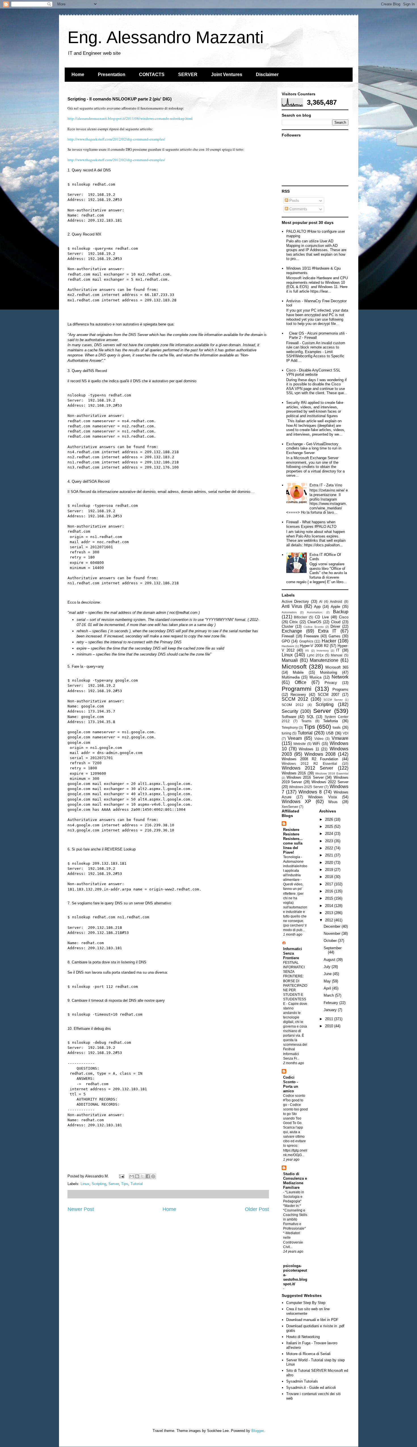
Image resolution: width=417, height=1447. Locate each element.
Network (340, 677)
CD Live (322, 617)
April (328, 988)
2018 (329, 877)
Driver (335, 626)
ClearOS (314, 622)
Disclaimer (267, 74)
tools (337, 727)
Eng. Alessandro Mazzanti (166, 37)
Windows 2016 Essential (331, 773)
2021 (329, 855)
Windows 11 (309, 749)
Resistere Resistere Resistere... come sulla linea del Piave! (293, 841)
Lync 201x (315, 655)
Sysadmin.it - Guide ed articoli (311, 1387)
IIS (307, 650)
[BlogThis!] (137, 1176)
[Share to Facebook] (148, 1176)
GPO (286, 641)
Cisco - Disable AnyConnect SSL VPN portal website (313, 372)
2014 (329, 906)
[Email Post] (121, 1176)
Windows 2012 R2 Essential (309, 763)
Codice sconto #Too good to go (294, 1100)
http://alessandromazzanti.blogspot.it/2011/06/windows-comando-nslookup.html (130, 118)
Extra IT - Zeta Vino (325, 485)
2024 (329, 833)
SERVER (187, 74)
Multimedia (291, 677)
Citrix (293, 622)
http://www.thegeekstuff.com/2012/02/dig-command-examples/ (116, 139)
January (331, 1010)
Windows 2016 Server (305, 777)
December (333, 926)
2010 (329, 1026)
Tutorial (136, 1184)
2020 (329, 862)
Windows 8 (310, 791)
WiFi (316, 744)
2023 (329, 841)
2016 (329, 891)
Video (318, 738)
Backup (340, 611)
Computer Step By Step (305, 1303)
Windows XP (296, 801)
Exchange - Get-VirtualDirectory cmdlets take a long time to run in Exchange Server (313, 448)
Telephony (290, 727)
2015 (329, 898)
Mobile (298, 672)
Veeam (295, 738)
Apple (335, 606)
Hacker (329, 641)
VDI (345, 733)
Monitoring (328, 672)
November (333, 933)
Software (289, 717)
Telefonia (330, 721)
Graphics (306, 641)
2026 (329, 819)
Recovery (298, 694)
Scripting (99, 1184)
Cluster (287, 626)
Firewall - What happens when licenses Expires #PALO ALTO (311, 524)
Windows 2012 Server (307, 768)
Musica (315, 677)
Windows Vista (322, 797)
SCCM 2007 (328, 694)
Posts (293, 200)
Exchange (292, 631)
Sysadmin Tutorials (302, 1381)
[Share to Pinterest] (153, 1176)
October (331, 940)
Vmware (340, 738)
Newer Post (81, 1209)
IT (338, 650)
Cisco (343, 617)
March (329, 995)
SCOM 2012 (293, 705)
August (330, 959)
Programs (340, 689)
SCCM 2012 (295, 699)
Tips (124, 1184)
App (317, 606)
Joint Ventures (226, 74)
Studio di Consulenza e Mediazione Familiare (295, 1181)
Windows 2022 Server (329, 782)
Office (300, 682)
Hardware (288, 646)
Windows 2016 (294, 773)
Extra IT (327, 631)
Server (113, 1184)
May (328, 981)
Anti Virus (292, 606)
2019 (329, 870)
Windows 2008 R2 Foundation (310, 759)
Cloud (335, 622)
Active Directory (295, 601)
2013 (329, 913)
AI (320, 601)
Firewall (288, 636)
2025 (329, 826)
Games (334, 636)
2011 (329, 1019)
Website (299, 743)
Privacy (331, 683)
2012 (329, 920)
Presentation (111, 74)
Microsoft (294, 666)
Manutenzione (324, 660)
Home (77, 74)
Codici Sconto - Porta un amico (290, 1084)
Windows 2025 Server (306, 787)
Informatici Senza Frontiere (292, 953)
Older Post (257, 1209)
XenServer (290, 806)
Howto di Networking (303, 1337)
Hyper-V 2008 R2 (314, 646)
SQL (310, 717)
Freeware (311, 636)
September (333, 948)
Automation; (315, 612)
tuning (286, 733)
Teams (306, 721)
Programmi (296, 688)
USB (330, 733)
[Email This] (131, 1176)
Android (336, 601)
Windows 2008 (320, 754)
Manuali (290, 660)
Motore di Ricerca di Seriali (308, 1354)
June (328, 974)
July (328, 967)
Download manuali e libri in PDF (312, 1320)
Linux (85, 1184)
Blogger (257, 1431)
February (331, 1003)
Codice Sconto (314, 626)
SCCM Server (333, 699)
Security (290, 711)
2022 (329, 848)
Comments (297, 209)
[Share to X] (142, 1176)
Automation (289, 612)
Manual (336, 655)
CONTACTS (152, 74)
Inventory (323, 650)
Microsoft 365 (336, 667)
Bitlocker (300, 617)
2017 (329, 884)
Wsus (333, 802)
